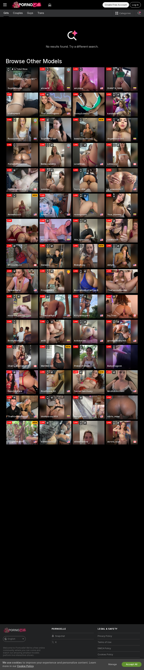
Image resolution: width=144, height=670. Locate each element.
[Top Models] (49, 4)
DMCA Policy (104, 648)
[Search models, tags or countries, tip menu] (139, 13)
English (11, 639)
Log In (135, 5)
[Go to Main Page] (27, 4)
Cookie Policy (25, 666)
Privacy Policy (105, 636)
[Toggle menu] (5, 4)
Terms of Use (104, 642)
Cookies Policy (105, 654)
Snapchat (60, 636)
